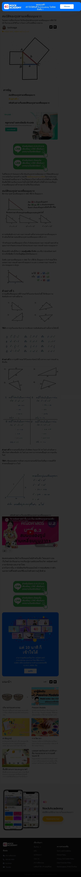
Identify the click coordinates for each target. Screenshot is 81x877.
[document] (40, 438)
